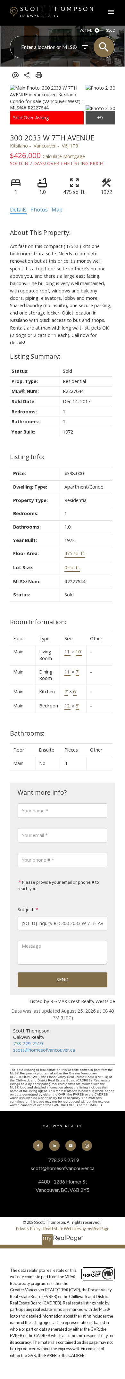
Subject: (26, 909)
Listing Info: (27, 456)
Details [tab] (18, 209)
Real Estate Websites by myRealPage (76, 1228)
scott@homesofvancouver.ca (44, 1050)
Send (62, 979)
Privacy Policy (28, 1228)
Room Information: (38, 622)
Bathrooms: (27, 733)
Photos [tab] (39, 209)
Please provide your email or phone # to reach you (58, 885)
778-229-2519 (28, 1043)
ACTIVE (86, 30)
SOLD (110, 30)
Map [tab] (57, 209)
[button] (38, 1145)
